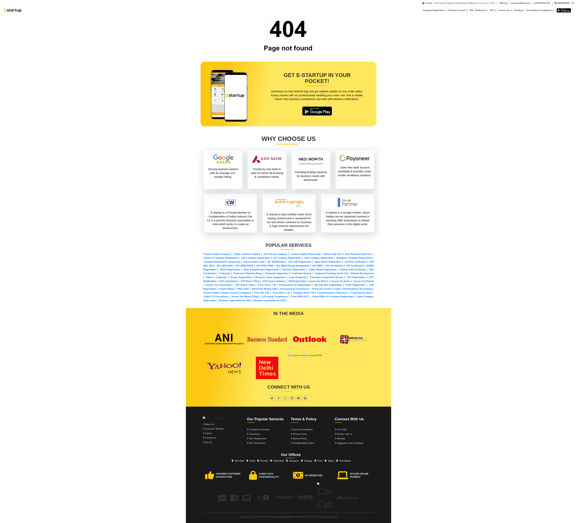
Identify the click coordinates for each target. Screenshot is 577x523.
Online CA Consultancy (216, 296)
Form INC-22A (261, 292)
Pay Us (208, 442)
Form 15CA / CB (267, 285)
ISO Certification (355, 265)
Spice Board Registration (328, 261)
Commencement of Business (332, 292)
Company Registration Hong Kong (222, 261)
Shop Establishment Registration (261, 269)
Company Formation (259, 429)
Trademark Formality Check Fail (331, 273)
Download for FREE (486, 3)
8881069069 (563, 3)
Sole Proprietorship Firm (358, 254)
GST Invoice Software (274, 281)
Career (208, 433)
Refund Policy (299, 438)
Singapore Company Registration (354, 258)
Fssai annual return (361, 292)
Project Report (226, 289)
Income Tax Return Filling (244, 296)
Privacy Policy (299, 434)
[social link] (272, 398)
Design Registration (241, 277)
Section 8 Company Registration (221, 258)
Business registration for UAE (269, 300)
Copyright (221, 277)
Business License (457, 10)
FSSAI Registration (230, 269)
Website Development (362, 273)
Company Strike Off (303, 292)
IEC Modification (276, 261)
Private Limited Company (217, 254)
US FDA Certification (356, 261)
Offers (502, 3)
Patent (209, 277)
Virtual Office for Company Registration (333, 296)
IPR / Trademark (478, 10)
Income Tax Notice (341, 281)
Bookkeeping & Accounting (357, 289)
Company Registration (434, 10)
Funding (518, 10)
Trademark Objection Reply (247, 273)
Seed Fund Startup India (264, 289)
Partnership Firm (333, 254)
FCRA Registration (355, 285)
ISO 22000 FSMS (244, 265)
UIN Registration (297, 281)
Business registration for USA (235, 300)
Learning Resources (520, 3)
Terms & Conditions (302, 429)
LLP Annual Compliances (274, 296)
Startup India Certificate (353, 269)
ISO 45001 (317, 265)
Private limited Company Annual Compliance (227, 292)
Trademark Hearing (301, 273)
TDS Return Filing (244, 285)
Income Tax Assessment (219, 285)
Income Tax (504, 10)
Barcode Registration (293, 269)
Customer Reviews (214, 429)
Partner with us (344, 434)
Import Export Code (253, 261)
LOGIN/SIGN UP (542, 3)
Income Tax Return (318, 281)
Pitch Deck (243, 289)
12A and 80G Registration (328, 285)
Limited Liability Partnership (305, 254)
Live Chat (341, 429)
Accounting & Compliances (539, 10)
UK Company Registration (287, 258)
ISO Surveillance (334, 265)
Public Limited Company (247, 254)
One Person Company (275, 254)
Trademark (224, 273)
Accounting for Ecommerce (294, 289)
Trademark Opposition (276, 273)
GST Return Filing (250, 281)
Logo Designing (297, 277)
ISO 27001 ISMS (264, 265)
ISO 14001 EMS (225, 265)
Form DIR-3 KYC (300, 296)
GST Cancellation (228, 281)
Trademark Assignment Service (326, 277)
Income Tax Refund (364, 281)
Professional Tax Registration (295, 285)
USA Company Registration (255, 258)
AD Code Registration (300, 261)
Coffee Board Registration (323, 269)
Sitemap (340, 438)
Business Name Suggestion (270, 277)
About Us (209, 424)
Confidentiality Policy (303, 443)
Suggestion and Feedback (349, 443)
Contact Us (210, 438)
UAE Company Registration (318, 258)
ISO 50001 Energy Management (292, 265)
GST (492, 10)
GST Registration (356, 277)
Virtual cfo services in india (326, 289)
